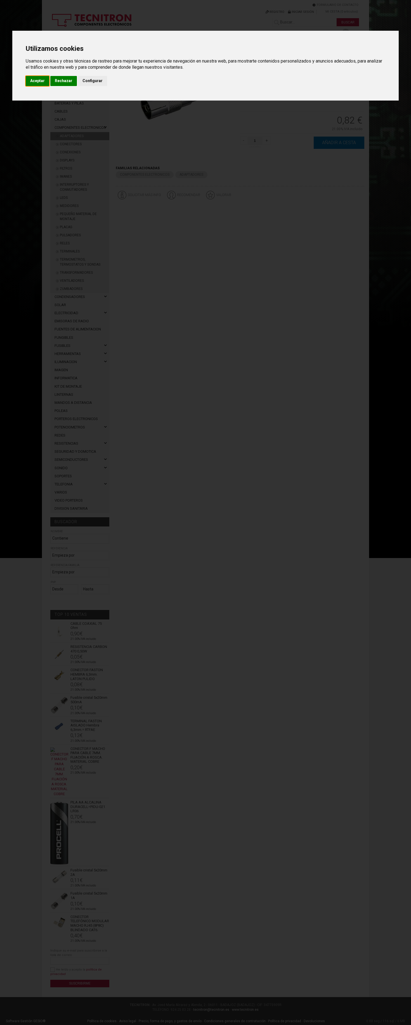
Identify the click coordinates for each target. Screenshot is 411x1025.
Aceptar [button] (37, 80)
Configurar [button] (92, 80)
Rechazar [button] (63, 80)
